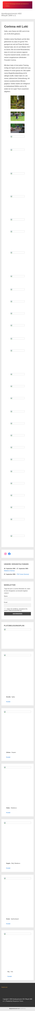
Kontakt (8, 701)
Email (5, 602)
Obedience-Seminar (9, 570)
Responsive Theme (18, 1001)
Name (6, 596)
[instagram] (7, 992)
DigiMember (23, 1008)
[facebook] (2, 992)
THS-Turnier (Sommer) (23, 574)
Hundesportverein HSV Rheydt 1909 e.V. (11, 14)
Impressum (4, 987)
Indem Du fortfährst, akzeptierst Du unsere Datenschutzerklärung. (15, 609)
